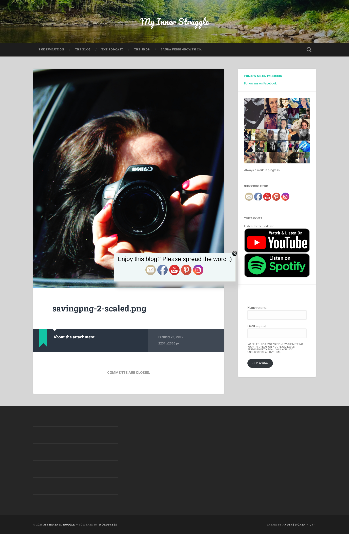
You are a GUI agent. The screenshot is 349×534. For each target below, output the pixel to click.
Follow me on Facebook (263, 76)
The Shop (142, 49)
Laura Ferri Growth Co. (181, 49)
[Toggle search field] (309, 49)
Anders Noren (294, 524)
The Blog (82, 49)
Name (257, 307)
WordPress (108, 524)
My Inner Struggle (174, 21)
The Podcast (112, 49)
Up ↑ (312, 524)
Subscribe (260, 363)
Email (257, 326)
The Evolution (51, 49)
